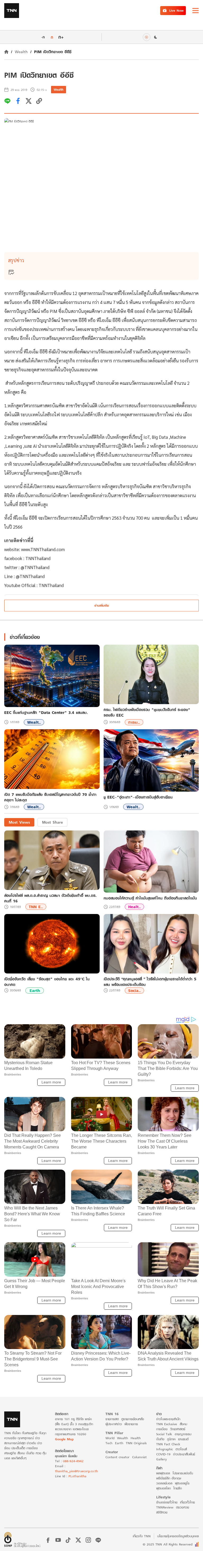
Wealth (21, 51)
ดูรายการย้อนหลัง (132, 1418)
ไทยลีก (177, 1488)
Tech (108, 1443)
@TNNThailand (35, 567)
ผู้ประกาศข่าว (113, 1424)
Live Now (176, 10)
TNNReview (164, 1507)
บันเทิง (160, 1439)
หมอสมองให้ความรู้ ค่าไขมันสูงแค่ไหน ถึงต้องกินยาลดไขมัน (150, 898)
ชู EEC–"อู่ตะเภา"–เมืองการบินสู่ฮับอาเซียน (138, 797)
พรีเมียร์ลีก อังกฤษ (168, 1478)
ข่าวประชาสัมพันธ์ (184, 1454)
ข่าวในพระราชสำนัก (168, 1418)
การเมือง (162, 1429)
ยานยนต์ (183, 1439)
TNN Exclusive (166, 1424)
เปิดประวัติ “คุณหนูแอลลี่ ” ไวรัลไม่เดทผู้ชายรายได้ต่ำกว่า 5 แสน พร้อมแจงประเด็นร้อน (150, 981)
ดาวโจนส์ (181, 1449)
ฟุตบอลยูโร (182, 1483)
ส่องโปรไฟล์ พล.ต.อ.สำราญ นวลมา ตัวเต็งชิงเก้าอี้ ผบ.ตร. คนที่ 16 (50, 898)
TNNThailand (37, 558)
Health (136, 1438)
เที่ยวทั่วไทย (187, 1502)
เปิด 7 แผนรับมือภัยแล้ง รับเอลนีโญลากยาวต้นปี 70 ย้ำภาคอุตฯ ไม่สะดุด (50, 797)
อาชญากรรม (183, 1434)
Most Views (19, 822)
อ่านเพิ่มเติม (101, 605)
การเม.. (134, 722)
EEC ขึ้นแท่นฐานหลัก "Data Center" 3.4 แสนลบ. (46, 713)
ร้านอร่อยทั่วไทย (166, 1502)
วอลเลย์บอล (164, 1483)
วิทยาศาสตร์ (177, 1429)
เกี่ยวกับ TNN (142, 1536)
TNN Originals (136, 1443)
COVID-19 (163, 1454)
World (109, 1438)
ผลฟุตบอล (163, 1473)
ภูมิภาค (171, 1439)
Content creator (117, 1457)
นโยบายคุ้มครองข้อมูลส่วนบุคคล (178, 1536)
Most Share (52, 822)
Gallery (161, 1459)
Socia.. (134, 990)
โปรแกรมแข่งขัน (183, 1473)
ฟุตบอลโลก (163, 1488)
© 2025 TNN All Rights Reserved (167, 1544)
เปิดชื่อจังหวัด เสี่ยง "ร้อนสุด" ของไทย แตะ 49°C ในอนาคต (47, 981)
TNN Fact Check (168, 1444)
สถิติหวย (161, 1512)
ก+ (61, 37)
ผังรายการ (131, 1424)
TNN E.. (36, 907)
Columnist (139, 1457)
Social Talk (164, 1434)
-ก (43, 37)
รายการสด (112, 1418)
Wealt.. (34, 722)
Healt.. (134, 907)
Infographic (164, 1449)
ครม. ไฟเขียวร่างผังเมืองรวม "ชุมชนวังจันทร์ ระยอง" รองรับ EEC (147, 712)
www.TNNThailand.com (43, 549)
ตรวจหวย (182, 1507)
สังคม (183, 1424)
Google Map (64, 1439)
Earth (35, 990)
